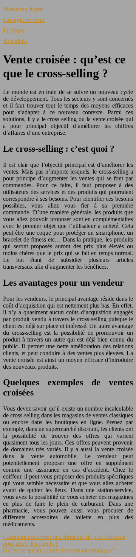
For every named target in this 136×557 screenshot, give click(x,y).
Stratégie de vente (24, 20)
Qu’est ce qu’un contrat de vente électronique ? (59, 550)
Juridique (14, 30)
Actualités (15, 41)
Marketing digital (23, 9)
